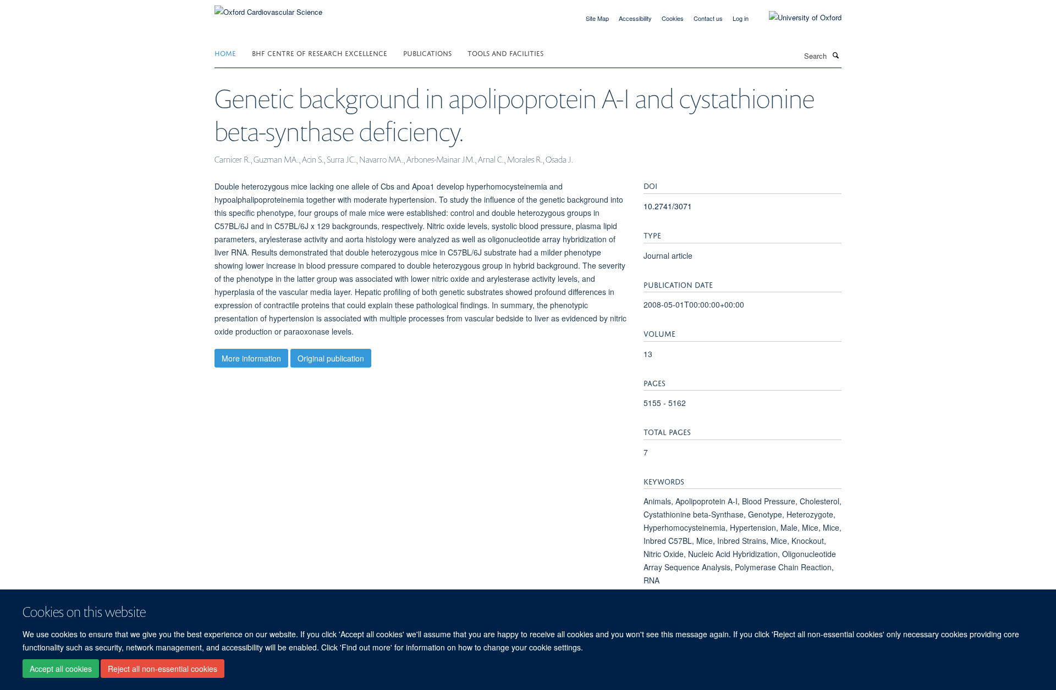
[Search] (835, 55)
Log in (741, 18)
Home (225, 52)
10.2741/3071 (668, 206)
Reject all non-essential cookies (162, 668)
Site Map (597, 18)
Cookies (673, 18)
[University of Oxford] (797, 17)
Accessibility (635, 18)
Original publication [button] (331, 358)
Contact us (708, 18)
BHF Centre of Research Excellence (319, 52)
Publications (427, 52)
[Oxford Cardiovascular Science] (268, 8)
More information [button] (251, 358)
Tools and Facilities (505, 52)
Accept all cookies (61, 668)
